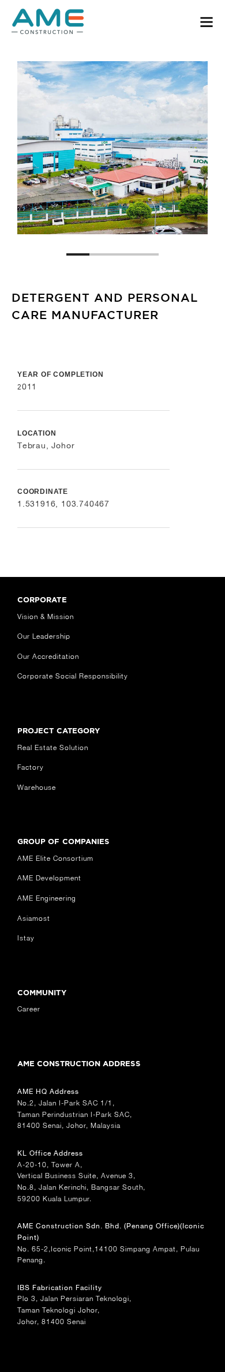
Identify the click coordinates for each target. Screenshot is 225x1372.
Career (28, 1008)
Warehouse (36, 787)
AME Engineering (46, 898)
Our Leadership (43, 636)
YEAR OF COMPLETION (60, 374)
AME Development (49, 878)
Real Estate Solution (52, 747)
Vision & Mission (45, 616)
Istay (26, 938)
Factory (30, 767)
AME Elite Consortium (55, 858)
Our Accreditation (48, 656)
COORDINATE (42, 492)
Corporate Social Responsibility (72, 676)
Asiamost (33, 918)
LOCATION (36, 433)
